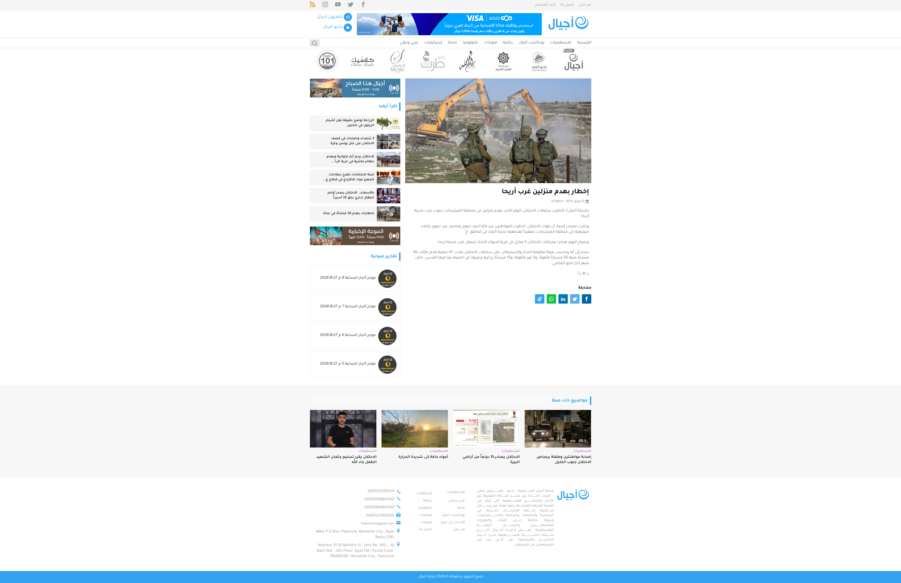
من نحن (585, 5)
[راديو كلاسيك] (362, 61)
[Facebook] (363, 5)
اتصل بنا (567, 5)
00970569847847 (379, 508)
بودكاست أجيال (531, 43)
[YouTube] (338, 5)
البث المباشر (545, 5)
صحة (452, 43)
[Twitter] (350, 5)
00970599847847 (379, 500)
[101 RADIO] (327, 61)
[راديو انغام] (538, 61)
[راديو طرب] (432, 61)
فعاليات (426, 515)
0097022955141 (381, 491)
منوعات (490, 43)
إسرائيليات (433, 43)
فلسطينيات (560, 43)
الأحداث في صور (453, 523)
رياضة (508, 43)
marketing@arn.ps (377, 524)
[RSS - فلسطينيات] (312, 5)
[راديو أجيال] (573, 61)
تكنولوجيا (470, 43)
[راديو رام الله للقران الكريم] (503, 61)
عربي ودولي (409, 43)
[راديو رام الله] (468, 61)
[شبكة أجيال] (569, 24)
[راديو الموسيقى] (397, 61)
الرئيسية (584, 43)
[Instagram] (325, 5)
